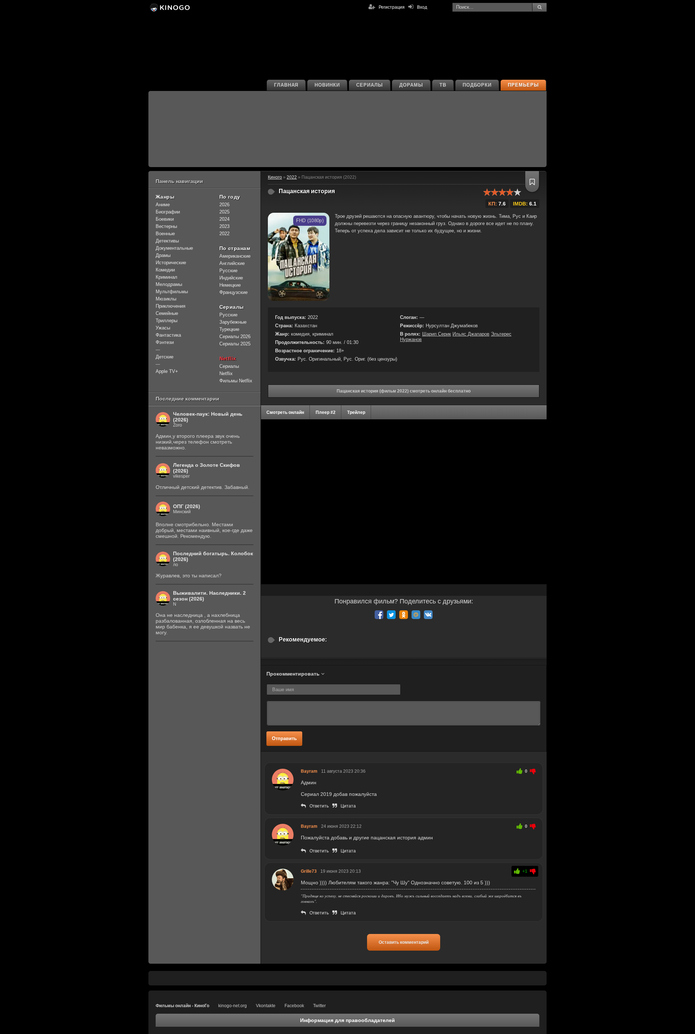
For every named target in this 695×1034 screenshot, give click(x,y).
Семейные (167, 313)
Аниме (163, 204)
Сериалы (369, 85)
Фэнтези (165, 342)
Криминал (166, 277)
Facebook (294, 1005)
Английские (232, 263)
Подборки (477, 85)
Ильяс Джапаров (470, 334)
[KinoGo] (169, 7)
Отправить (284, 738)
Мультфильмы (172, 291)
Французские (233, 292)
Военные (165, 233)
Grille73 (309, 871)
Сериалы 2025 (234, 343)
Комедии (165, 270)
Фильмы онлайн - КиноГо (182, 1005)
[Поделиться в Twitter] (391, 614)
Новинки (327, 85)
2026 (224, 204)
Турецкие (229, 329)
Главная (286, 85)
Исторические (171, 262)
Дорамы (411, 85)
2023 (224, 226)
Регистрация (392, 7)
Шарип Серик (436, 334)
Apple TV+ (167, 371)
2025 (224, 212)
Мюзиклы (166, 299)
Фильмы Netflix (235, 380)
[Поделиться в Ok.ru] (403, 614)
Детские (164, 357)
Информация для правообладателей (347, 1020)
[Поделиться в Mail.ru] (416, 614)
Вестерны (166, 226)
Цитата (348, 806)
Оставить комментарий (404, 942)
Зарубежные (233, 322)
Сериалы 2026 (234, 336)
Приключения (170, 306)
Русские (228, 270)
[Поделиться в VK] (428, 614)
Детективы (167, 241)
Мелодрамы (169, 284)
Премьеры (523, 85)
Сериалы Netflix (229, 370)
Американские (234, 256)
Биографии (168, 212)
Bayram (309, 771)
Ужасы (163, 328)
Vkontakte (265, 1005)
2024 (224, 219)
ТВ (442, 85)
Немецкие (230, 285)
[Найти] (539, 7)
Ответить (319, 806)
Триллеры (166, 320)
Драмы (163, 255)
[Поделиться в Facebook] (379, 614)
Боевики (165, 219)
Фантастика (168, 335)
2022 (224, 233)
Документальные (174, 248)
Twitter (319, 1005)
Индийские (231, 278)
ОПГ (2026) (186, 506)
